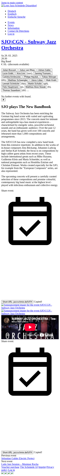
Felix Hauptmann (10, 87)
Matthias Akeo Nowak (36, 87)
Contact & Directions (18, 31)
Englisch (12, 14)
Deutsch (12, 11)
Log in (11, 34)
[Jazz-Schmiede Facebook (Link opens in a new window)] (2, 473)
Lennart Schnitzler (11, 83)
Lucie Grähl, (8, 73)
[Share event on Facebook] (25, 273)
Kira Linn (21, 73)
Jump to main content (12, 2)
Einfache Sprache (16, 16)
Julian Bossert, (9, 70)
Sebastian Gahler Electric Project (17, 458)
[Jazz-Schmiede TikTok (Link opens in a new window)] (12, 473)
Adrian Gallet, (44, 70)
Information (14, 28)
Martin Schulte (35, 83)
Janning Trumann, (43, 73)
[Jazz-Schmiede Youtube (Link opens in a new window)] (9, 473)
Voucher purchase (10, 467)
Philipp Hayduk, (31, 77)
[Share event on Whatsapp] (25, 298)
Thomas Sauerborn (11, 90)
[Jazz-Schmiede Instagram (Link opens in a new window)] (6, 473)
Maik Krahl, (51, 80)
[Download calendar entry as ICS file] (30, 249)
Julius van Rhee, (27, 70)
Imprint (42, 467)
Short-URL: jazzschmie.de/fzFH (17, 302)
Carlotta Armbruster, (12, 77)
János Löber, (37, 80)
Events (11, 22)
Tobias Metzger (49, 77)
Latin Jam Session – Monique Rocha (19, 464)
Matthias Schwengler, (18, 80)
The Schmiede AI (29, 467)
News (11, 25)
